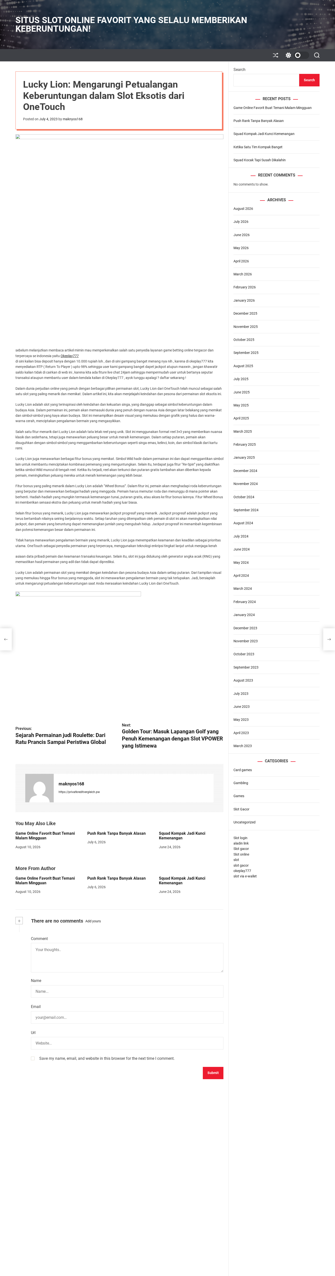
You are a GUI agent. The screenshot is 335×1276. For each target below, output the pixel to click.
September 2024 (245, 510)
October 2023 (243, 654)
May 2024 (241, 562)
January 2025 (244, 458)
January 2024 (244, 615)
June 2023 (241, 707)
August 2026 (243, 209)
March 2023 (242, 746)
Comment (39, 938)
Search (239, 69)
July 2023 (240, 694)
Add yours (93, 921)
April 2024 (241, 576)
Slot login (240, 838)
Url (33, 1032)
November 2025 (245, 327)
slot (236, 860)
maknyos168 (73, 119)
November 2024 (245, 484)
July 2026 (240, 222)
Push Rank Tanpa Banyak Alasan (116, 833)
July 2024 (240, 536)
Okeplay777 (70, 356)
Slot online (241, 854)
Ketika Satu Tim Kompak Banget (258, 147)
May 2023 (241, 720)
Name (36, 980)
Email (36, 1006)
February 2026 (244, 287)
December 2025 (245, 313)
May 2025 (241, 405)
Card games (242, 770)
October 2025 (243, 340)
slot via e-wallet (245, 876)
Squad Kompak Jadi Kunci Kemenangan (182, 835)
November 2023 (245, 641)
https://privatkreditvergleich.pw (79, 792)
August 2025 (243, 366)
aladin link (241, 843)
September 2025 (245, 353)
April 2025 (241, 418)
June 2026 (241, 235)
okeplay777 (242, 871)
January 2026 (244, 300)
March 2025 (242, 431)
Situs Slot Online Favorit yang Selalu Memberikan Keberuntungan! (131, 24)
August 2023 (243, 680)
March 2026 (242, 274)
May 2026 (241, 248)
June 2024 (241, 549)
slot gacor (241, 865)
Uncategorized (244, 822)
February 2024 (244, 602)
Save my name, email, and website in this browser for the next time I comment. (107, 1058)
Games (238, 796)
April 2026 (241, 261)
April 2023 (241, 733)
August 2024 (243, 523)
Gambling (240, 783)
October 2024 (243, 497)
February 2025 (244, 444)
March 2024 (242, 589)
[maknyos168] (39, 788)
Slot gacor (241, 849)
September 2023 (245, 667)
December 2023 (245, 628)
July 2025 (240, 379)
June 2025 (241, 392)
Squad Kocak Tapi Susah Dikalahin (259, 160)
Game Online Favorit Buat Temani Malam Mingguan (45, 835)
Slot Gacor (241, 809)
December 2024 (245, 471)
